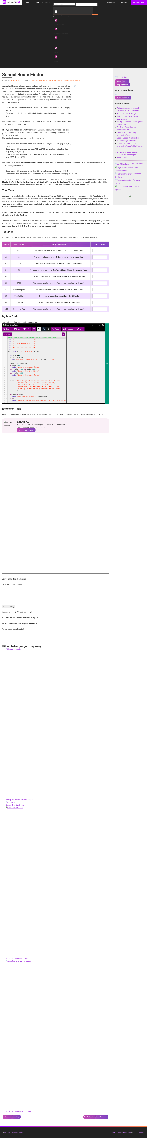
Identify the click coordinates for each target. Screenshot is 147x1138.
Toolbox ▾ (46, 2)
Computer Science (36, 80)
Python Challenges (63, 80)
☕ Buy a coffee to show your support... (13, 1132)
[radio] (56, 590)
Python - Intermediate (49, 80)
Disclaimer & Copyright (116, 1132)
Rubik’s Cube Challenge (126, 113)
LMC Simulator (137, 164)
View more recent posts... (127, 152)
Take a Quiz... (122, 157)
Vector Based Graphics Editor (129, 138)
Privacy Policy (127, 1132)
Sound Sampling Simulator (128, 143)
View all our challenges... (127, 155)
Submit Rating (8, 607)
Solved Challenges (75, 80)
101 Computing (140, 1132)
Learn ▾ (27, 2)
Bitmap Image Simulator (126, 141)
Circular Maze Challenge (12, 1117)
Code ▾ (36, 2)
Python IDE (111, 2)
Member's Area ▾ (139, 2)
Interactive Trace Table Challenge (130, 146)
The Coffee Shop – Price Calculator (95, 1117)
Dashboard (123, 2)
